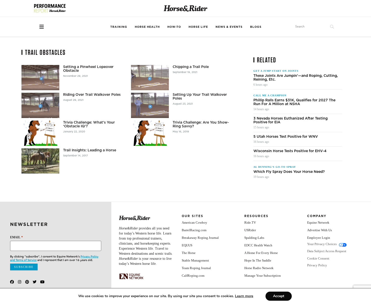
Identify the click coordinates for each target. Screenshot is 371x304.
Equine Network (318, 222)
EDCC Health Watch (258, 245)
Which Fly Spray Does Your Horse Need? (289, 172)
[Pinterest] (27, 282)
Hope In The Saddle (257, 260)
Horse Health (147, 27)
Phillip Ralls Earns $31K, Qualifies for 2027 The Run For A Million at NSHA (294, 102)
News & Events (229, 27)
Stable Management (195, 260)
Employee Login (318, 238)
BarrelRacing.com (194, 230)
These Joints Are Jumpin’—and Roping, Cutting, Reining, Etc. (295, 77)
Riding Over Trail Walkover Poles (92, 95)
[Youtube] (42, 282)
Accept (278, 296)
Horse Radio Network (259, 268)
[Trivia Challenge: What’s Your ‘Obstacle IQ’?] (40, 133)
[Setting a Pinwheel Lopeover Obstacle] (40, 77)
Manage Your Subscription (262, 275)
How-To (174, 27)
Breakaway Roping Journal (200, 238)
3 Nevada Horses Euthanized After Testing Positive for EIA (290, 120)
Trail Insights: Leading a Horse (89, 150)
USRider (250, 230)
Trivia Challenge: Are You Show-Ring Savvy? (201, 124)
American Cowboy (194, 222)
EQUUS (187, 245)
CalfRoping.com (193, 275)
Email (16, 237)
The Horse (189, 253)
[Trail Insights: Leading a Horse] (40, 161)
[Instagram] (19, 282)
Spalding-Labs (254, 238)
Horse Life (198, 27)
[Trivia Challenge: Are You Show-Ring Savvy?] (150, 133)
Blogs (255, 27)
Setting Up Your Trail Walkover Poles (200, 96)
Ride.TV (250, 222)
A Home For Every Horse (261, 253)
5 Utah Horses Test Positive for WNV (285, 136)
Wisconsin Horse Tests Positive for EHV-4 (290, 151)
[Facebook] (12, 282)
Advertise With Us (319, 230)
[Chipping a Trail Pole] (150, 77)
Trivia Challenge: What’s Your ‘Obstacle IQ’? (89, 124)
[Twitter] (35, 282)
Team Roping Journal (196, 268)
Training (118, 27)
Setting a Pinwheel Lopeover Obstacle (88, 69)
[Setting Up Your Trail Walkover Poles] (150, 105)
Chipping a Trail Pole (191, 67)
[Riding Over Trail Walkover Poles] (40, 105)
